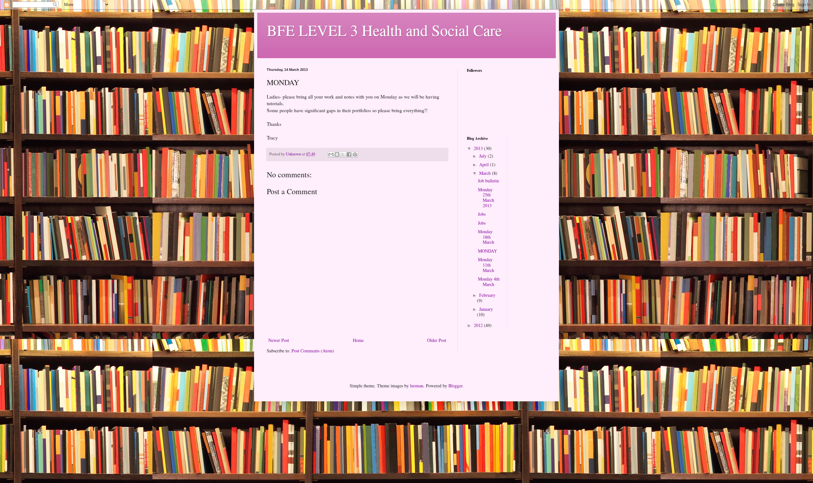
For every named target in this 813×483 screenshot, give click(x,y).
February (487, 295)
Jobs (482, 214)
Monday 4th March (489, 281)
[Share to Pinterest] (355, 154)
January (486, 309)
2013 (479, 148)
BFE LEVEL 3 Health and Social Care (384, 30)
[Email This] (331, 154)
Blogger (455, 386)
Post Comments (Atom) (313, 351)
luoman (416, 386)
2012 (479, 325)
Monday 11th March (486, 264)
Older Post (436, 340)
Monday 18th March (486, 236)
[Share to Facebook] (349, 154)
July (483, 156)
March (485, 173)
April (484, 164)
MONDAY (487, 251)
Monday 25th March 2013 (486, 197)
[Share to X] (343, 154)
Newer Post (278, 340)
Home (358, 340)
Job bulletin (488, 181)
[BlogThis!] (337, 154)
